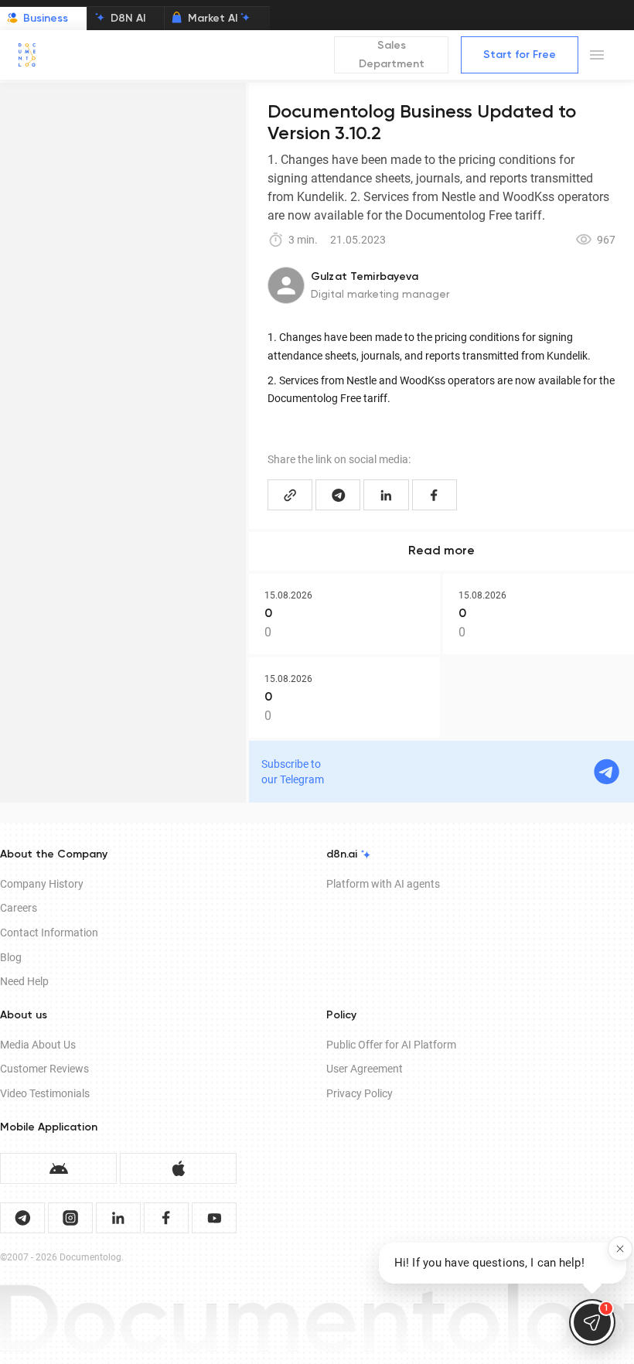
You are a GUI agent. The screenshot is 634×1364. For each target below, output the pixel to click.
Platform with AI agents (383, 884)
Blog (11, 957)
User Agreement (364, 1068)
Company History (42, 884)
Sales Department (391, 55)
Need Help (24, 981)
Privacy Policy (359, 1093)
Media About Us (38, 1044)
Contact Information (49, 932)
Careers (18, 908)
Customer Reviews (44, 1068)
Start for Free (519, 54)
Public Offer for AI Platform (391, 1044)
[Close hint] (620, 1248)
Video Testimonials (45, 1093)
